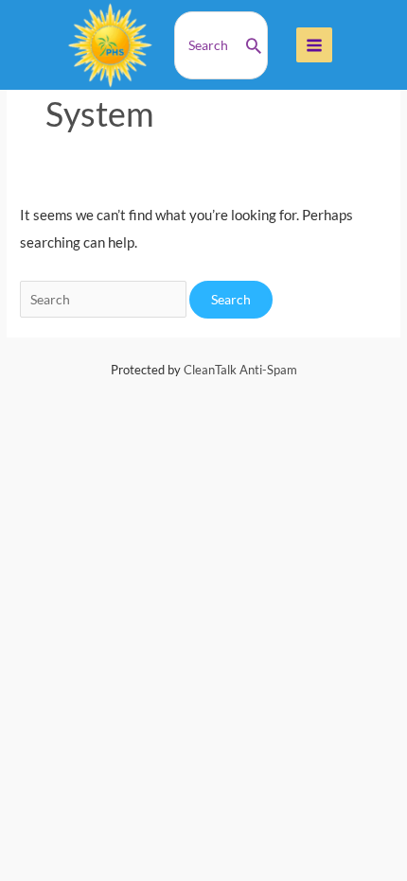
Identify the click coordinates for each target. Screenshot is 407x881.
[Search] (253, 45)
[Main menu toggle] (313, 44)
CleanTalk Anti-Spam (240, 369)
